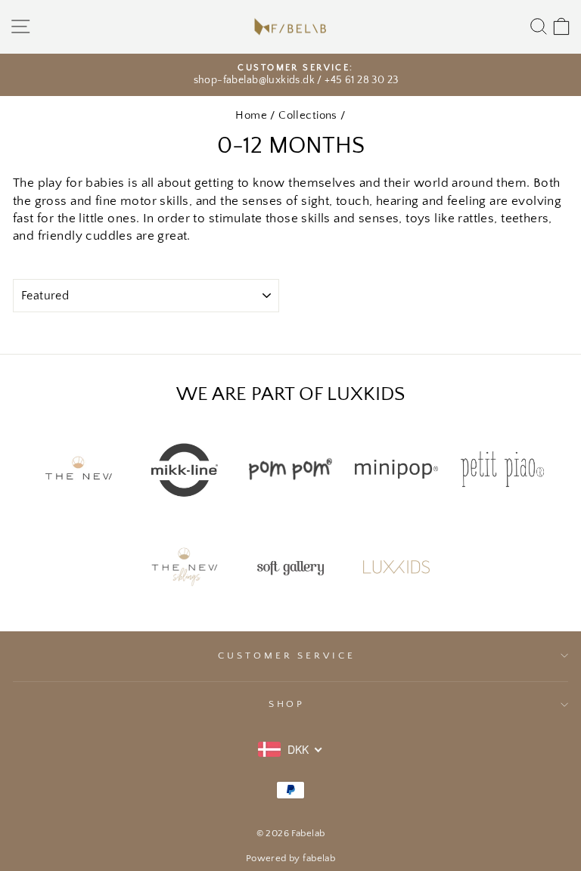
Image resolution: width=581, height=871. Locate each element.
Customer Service (287, 655)
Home (251, 115)
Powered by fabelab (290, 858)
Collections (307, 115)
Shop (287, 704)
